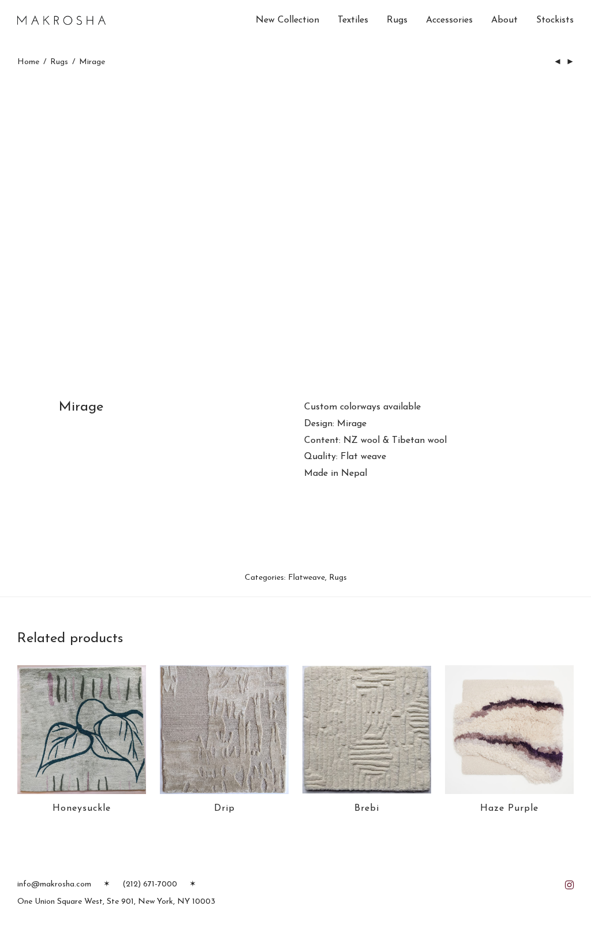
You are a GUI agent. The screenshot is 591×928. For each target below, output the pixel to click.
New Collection (287, 20)
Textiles (353, 20)
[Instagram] (569, 883)
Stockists (555, 20)
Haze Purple (509, 808)
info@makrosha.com (54, 884)
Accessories (449, 20)
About (504, 20)
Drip (224, 808)
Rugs (397, 20)
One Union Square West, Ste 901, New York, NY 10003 (116, 901)
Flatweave (306, 577)
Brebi (366, 808)
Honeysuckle (82, 808)
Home (28, 62)
